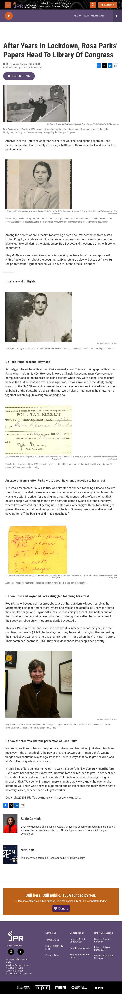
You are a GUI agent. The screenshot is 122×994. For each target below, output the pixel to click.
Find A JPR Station (103, 933)
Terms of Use (52, 940)
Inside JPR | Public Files (54, 947)
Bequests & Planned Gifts (80, 955)
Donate (109, 4)
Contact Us (50, 933)
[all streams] (117, 16)
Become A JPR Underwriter (77, 940)
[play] (8, 16)
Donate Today (77, 933)
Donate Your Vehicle (80, 948)
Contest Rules (52, 955)
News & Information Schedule (104, 957)
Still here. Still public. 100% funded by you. (61, 895)
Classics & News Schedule (102, 940)
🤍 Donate (61, 908)
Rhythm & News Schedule (102, 948)
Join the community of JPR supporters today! (82, 901)
